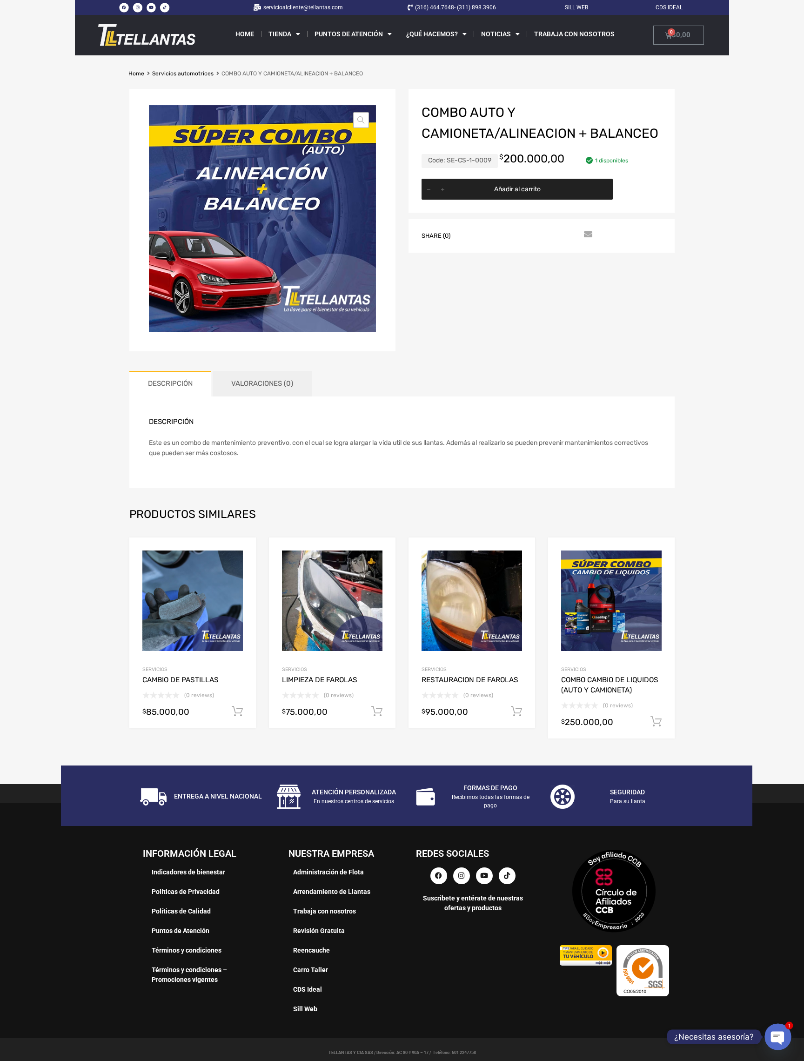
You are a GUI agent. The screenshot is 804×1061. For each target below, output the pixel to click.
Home (244, 34)
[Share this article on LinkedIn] (536, 235)
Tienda (279, 34)
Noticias (496, 34)
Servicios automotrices (183, 73)
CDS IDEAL (669, 7)
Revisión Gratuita (319, 930)
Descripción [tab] (170, 383)
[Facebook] (123, 7)
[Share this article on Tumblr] (570, 235)
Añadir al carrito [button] (237, 711)
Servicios (155, 669)
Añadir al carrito (517, 189)
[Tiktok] (164, 7)
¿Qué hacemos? (432, 34)
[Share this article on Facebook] (469, 235)
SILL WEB (576, 7)
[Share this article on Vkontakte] (553, 235)
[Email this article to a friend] (587, 235)
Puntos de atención (349, 34)
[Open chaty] (778, 1037)
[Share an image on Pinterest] (520, 235)
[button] (361, 120)
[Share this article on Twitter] (486, 235)
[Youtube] (151, 7)
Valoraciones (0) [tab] (262, 383)
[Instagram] (137, 7)
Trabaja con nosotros (574, 34)
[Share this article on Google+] (503, 235)
